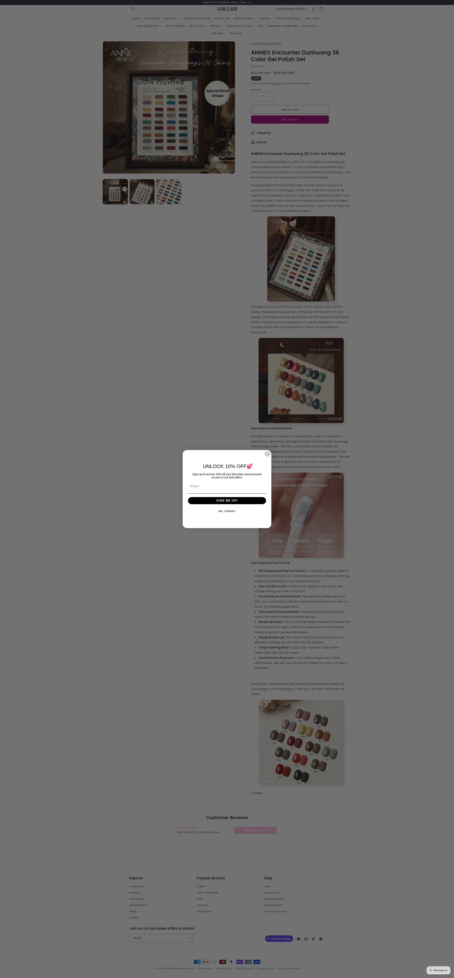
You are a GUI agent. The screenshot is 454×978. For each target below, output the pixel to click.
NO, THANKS (227, 511)
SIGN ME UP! (227, 500)
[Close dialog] (267, 454)
